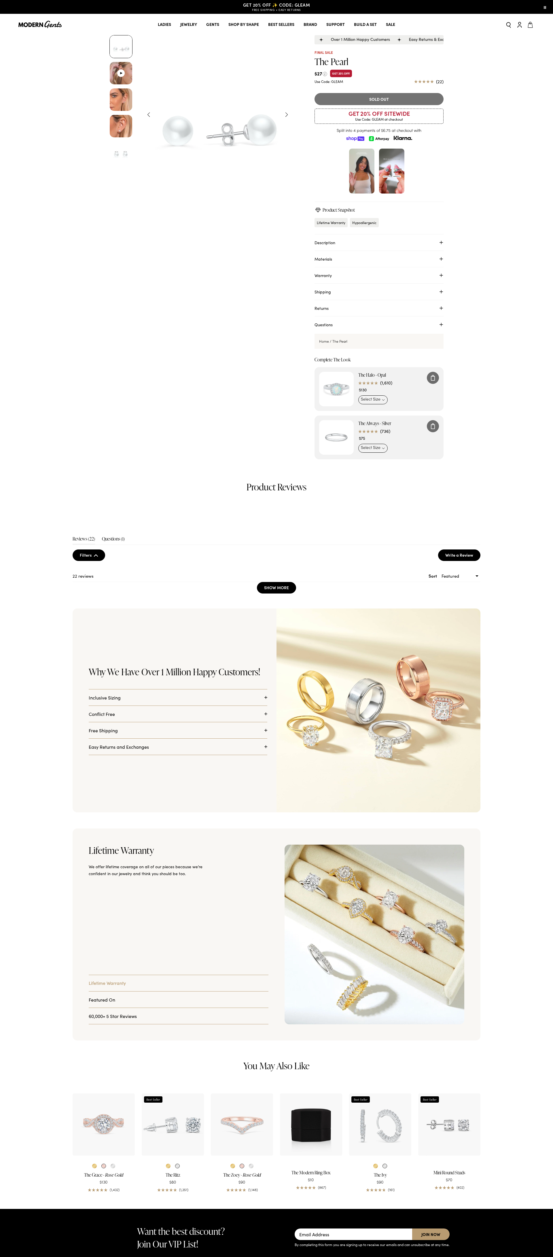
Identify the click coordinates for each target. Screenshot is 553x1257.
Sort (433, 630)
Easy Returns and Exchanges (119, 886)
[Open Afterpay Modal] (379, 138)
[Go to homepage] (40, 25)
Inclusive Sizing (105, 837)
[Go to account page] (519, 24)
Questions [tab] (113, 594)
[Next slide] (286, 114)
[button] (123, 541)
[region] (284, 553)
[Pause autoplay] (544, 6)
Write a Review (462, 610)
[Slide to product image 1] (120, 46)
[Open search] (509, 24)
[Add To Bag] (433, 378)
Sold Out (379, 99)
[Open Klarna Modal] (403, 138)
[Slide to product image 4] (120, 126)
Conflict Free (102, 853)
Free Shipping (103, 870)
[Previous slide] (148, 114)
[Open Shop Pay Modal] (355, 138)
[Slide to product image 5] (120, 152)
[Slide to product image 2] (120, 73)
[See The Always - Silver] (336, 437)
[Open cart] (531, 24)
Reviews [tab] (84, 594)
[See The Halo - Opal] (336, 389)
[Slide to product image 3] (120, 99)
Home (324, 341)
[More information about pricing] (325, 73)
